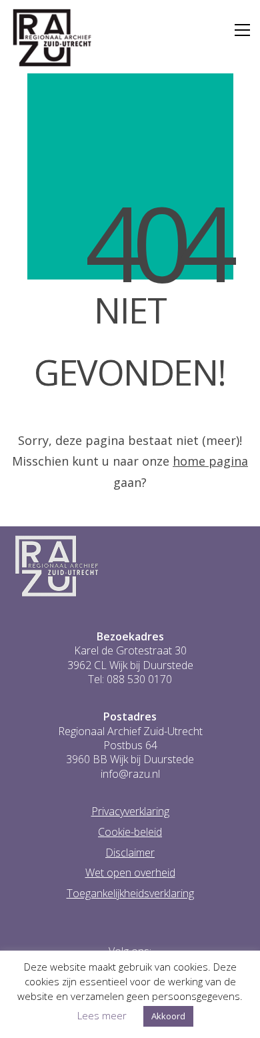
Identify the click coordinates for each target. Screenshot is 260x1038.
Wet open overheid (130, 873)
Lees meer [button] (102, 1015)
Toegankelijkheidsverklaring (130, 894)
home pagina (210, 461)
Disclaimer (130, 853)
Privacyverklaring (130, 812)
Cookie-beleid (130, 832)
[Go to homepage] (52, 38)
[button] (242, 30)
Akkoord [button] (168, 1016)
